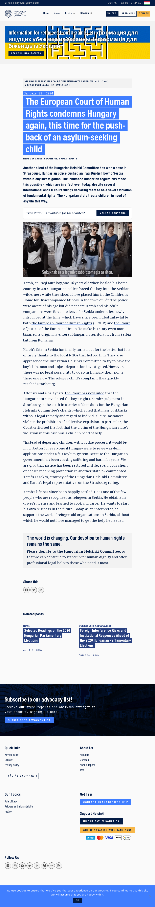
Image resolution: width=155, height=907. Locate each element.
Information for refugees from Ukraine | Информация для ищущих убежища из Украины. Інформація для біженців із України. (73, 39)
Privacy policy (12, 765)
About (46, 13)
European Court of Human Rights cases (74, 81)
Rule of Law (11, 801)
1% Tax (111, 14)
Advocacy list (11, 755)
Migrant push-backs (46, 85)
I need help (127, 14)
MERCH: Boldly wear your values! (22, 3)
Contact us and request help (105, 802)
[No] (150, 896)
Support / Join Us (131, 3)
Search (84, 13)
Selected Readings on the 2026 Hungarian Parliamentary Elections (47, 636)
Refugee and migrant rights (60, 158)
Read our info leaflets (26, 53)
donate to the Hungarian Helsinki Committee (79, 551)
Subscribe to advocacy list (29, 720)
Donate (144, 14)
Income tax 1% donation (101, 821)
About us (84, 755)
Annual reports (87, 765)
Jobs (82, 770)
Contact (113, 3)
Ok (77, 900)
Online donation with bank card (107, 830)
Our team (84, 760)
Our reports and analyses (95, 625)
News (57, 13)
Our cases (36, 158)
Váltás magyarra (147, 3)
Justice (8, 811)
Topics (68, 13)
